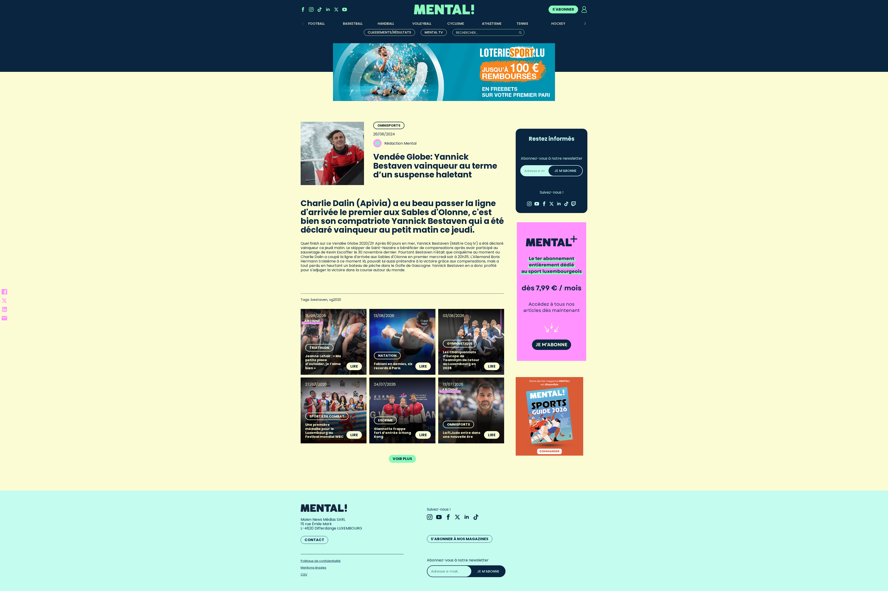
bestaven (319, 299)
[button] (585, 23)
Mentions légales (313, 568)
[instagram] (311, 9)
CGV (304, 574)
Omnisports (388, 125)
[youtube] (344, 9)
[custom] (319, 9)
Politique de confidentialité (321, 561)
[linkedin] (328, 9)
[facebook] (303, 9)
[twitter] (336, 9)
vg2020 (335, 299)
